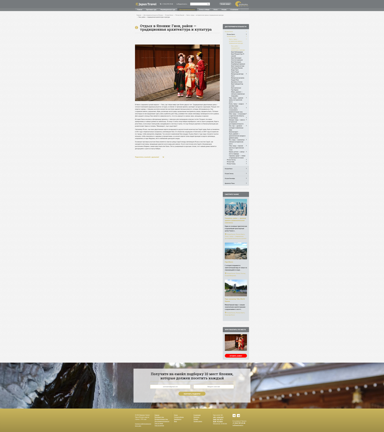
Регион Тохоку (231, 164)
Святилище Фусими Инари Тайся (237, 69)
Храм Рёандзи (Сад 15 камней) (237, 55)
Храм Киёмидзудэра (237, 52)
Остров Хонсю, (231, 234)
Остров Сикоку (229, 173)
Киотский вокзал (236, 88)
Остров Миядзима (230, 275)
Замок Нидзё (235, 72)
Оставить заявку (236, 356)
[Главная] (146, 4)
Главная (139, 9)
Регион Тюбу (230, 162)
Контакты (196, 417)
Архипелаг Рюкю (230, 183)
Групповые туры (151, 9)
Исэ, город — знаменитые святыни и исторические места (236, 142)
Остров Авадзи (233, 118)
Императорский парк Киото (237, 75)
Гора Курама (234, 90)
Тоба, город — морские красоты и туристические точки (236, 148)
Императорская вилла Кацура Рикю (237, 79)
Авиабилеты (177, 419)
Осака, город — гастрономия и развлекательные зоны (236, 110)
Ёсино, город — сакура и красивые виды (236, 105)
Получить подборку (192, 394)
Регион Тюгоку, (241, 273)
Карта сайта (138, 426)
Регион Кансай (231, 36)
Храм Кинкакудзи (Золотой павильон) (237, 59)
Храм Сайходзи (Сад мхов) (237, 85)
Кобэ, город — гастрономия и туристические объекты (237, 115)
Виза (175, 421)
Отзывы (224, 9)
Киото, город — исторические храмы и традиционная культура (236, 41)
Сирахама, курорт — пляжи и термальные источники (237, 157)
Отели (216, 9)
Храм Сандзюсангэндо (237, 66)
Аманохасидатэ (233, 132)
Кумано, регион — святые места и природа (236, 153)
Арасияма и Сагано (236, 82)
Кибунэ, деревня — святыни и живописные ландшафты (238, 94)
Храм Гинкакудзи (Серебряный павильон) (238, 63)
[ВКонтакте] (163, 157)
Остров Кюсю (228, 168)
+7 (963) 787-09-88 (167, 4)
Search (208, 3)
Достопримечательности (187, 9)
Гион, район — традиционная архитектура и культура (238, 48)
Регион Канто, (240, 234)
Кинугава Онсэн (230, 315)
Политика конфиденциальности (143, 424)
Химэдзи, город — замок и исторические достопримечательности (237, 122)
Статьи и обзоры (204, 9)
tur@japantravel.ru (181, 4)
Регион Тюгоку (231, 160)
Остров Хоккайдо (230, 178)
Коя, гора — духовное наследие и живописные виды (236, 128)
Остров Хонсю (229, 31)
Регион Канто (231, 34)
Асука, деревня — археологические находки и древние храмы (237, 136)
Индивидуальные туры (167, 9)
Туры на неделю (159, 425)
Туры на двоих (159, 423)
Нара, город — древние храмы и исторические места (236, 100)
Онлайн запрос (225, 4)
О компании (234, 9)
